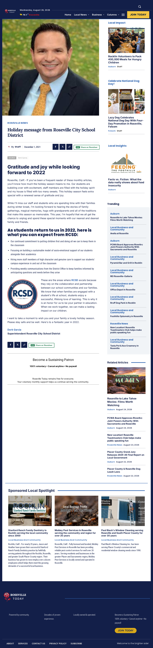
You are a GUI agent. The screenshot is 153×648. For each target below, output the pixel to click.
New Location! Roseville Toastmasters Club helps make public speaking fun (126, 330)
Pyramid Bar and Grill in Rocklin (126, 263)
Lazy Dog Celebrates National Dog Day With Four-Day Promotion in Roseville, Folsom (125, 122)
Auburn (112, 66)
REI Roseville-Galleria (121, 276)
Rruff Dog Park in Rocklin (123, 303)
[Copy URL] (69, 147)
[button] (139, 6)
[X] (62, 147)
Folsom (112, 131)
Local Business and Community (121, 228)
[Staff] (9, 146)
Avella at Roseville (119, 233)
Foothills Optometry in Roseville (126, 316)
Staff (18, 147)
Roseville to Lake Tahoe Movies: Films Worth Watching (126, 218)
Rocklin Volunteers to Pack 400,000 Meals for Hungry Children (124, 59)
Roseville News (17, 123)
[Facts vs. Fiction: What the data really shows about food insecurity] (126, 163)
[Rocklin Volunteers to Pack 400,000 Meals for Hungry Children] (126, 40)
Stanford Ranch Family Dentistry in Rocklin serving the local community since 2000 (28, 533)
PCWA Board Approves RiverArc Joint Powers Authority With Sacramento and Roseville (126, 247)
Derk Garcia (22, 158)
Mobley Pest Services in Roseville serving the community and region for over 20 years (75, 533)
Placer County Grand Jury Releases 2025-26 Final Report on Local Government (125, 454)
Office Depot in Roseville (122, 289)
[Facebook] (56, 147)
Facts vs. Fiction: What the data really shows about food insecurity (126, 182)
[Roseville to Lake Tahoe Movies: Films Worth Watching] (126, 380)
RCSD (74, 280)
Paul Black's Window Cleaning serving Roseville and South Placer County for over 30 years (122, 533)
